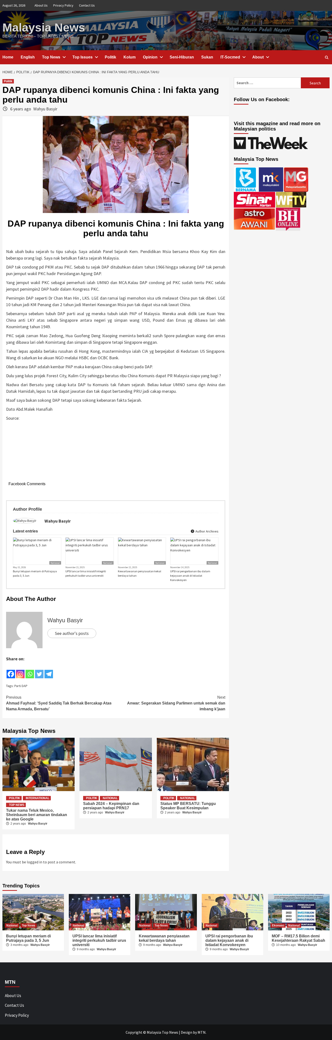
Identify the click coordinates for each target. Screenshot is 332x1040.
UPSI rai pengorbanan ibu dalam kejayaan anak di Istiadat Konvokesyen (190, 575)
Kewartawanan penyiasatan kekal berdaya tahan (139, 573)
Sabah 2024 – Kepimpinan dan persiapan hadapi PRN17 (111, 806)
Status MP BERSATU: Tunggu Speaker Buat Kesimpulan (188, 806)
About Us (41, 5)
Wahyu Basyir (45, 109)
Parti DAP (20, 686)
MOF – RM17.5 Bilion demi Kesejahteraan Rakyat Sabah (298, 938)
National (55, 563)
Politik (110, 57)
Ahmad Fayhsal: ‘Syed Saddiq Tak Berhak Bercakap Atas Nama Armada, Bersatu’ (59, 703)
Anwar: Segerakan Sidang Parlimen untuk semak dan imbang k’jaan (176, 703)
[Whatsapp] (30, 670)
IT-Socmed (230, 57)
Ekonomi (278, 925)
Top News (51, 57)
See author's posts (72, 633)
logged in (34, 862)
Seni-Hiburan (182, 57)
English (28, 57)
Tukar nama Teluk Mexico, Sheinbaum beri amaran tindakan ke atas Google (36, 814)
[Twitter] (39, 670)
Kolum (129, 57)
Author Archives (206, 531)
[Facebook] (11, 670)
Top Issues (82, 57)
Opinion (150, 57)
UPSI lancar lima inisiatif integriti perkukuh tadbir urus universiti (85, 573)
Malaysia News (43, 27)
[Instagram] (20, 670)
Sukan (207, 57)
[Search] (326, 57)
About (258, 57)
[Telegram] (48, 670)
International (37, 798)
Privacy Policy (63, 5)
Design (186, 1032)
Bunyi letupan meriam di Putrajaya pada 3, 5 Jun (35, 573)
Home (7, 57)
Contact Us (87, 5)
